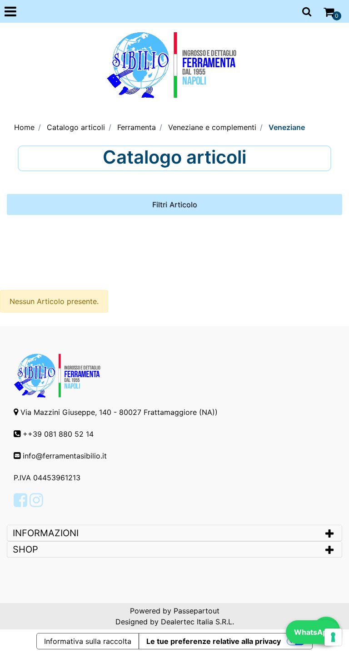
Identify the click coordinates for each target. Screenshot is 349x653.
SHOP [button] (25, 549)
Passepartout (196, 610)
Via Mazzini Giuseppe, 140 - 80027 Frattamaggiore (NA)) (119, 412)
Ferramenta (136, 127)
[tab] (174, 533)
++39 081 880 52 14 (58, 434)
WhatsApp (313, 632)
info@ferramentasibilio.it (65, 455)
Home (24, 127)
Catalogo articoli (76, 127)
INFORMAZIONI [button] (47, 533)
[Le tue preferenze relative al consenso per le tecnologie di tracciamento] (333, 637)
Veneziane (287, 127)
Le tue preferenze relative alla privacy (213, 641)
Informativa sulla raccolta (87, 641)
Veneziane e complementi (212, 127)
